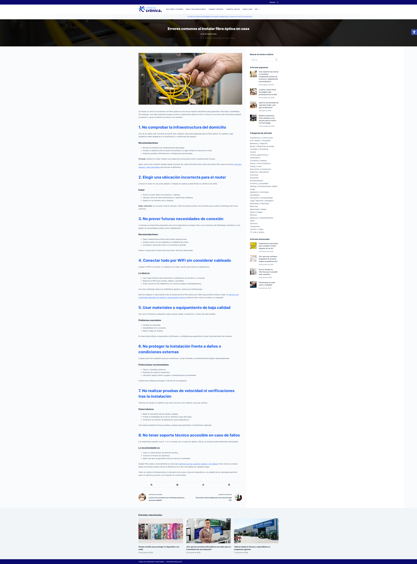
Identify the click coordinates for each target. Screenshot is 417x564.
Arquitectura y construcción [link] (261, 138)
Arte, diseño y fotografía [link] (174, 9)
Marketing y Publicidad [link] (259, 203)
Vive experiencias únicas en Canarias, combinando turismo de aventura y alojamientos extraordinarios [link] (269, 77)
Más (256, 9)
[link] (414, 32)
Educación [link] (254, 178)
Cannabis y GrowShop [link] (216, 9)
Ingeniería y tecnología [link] (259, 192)
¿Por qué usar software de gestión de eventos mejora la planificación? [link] (268, 258)
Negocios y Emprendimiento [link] (261, 218)
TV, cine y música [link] (257, 232)
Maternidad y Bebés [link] (258, 209)
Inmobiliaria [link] (254, 195)
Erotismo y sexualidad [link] (259, 183)
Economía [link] (254, 175)
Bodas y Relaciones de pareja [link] (196, 9)
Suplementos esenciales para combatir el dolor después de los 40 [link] (268, 245)
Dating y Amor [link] (247, 9)
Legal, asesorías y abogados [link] (261, 200)
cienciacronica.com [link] (174, 562)
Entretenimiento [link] (256, 181)
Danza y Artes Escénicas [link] (260, 163)
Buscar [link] (272, 2)
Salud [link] (252, 221)
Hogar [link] (252, 189)
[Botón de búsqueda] (276, 59)
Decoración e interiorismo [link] (260, 169)
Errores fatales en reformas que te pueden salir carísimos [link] (268, 271)
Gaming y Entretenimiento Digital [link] (263, 186)
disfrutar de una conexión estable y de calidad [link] (198, 464)
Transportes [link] (255, 226)
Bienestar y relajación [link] (259, 143)
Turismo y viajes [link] (256, 229)
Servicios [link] (253, 223)
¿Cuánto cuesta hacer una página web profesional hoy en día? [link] (268, 92)
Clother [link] (253, 152)
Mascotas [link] (254, 206)
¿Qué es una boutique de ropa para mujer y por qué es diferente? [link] (268, 105)
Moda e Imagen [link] (256, 212)
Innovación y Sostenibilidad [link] (261, 198)
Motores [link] (253, 215)
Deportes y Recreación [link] (259, 172)
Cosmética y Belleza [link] (233, 9)
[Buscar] (278, 2)
